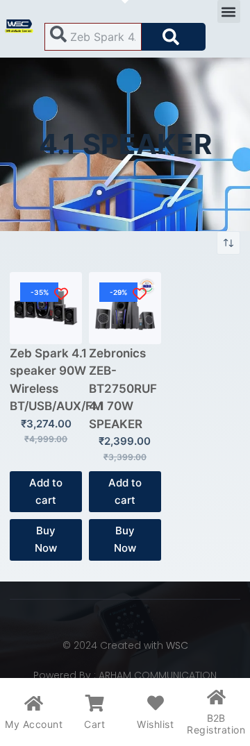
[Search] (174, 37)
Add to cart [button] (45, 491)
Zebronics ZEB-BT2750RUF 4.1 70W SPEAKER (123, 388)
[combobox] (93, 37)
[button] (228, 11)
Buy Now (46, 539)
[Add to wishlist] (60, 293)
